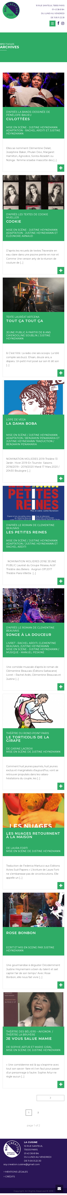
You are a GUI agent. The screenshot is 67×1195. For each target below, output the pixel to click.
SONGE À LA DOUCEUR (28, 635)
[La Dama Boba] (33, 397)
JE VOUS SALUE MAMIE (29, 1039)
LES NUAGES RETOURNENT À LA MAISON (33, 835)
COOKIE (13, 221)
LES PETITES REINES (26, 532)
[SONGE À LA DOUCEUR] (33, 605)
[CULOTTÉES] (33, 90)
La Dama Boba (21, 423)
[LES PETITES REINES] (33, 503)
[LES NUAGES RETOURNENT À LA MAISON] (33, 810)
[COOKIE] (33, 192)
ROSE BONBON (21, 933)
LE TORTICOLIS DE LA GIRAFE (27, 739)
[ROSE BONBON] (33, 910)
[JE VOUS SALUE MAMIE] (33, 1009)
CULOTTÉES (18, 119)
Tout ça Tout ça (24, 321)
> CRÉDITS (9, 1176)
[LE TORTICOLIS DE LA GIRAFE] (33, 711)
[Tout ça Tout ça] (33, 295)
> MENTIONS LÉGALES (15, 1171)
